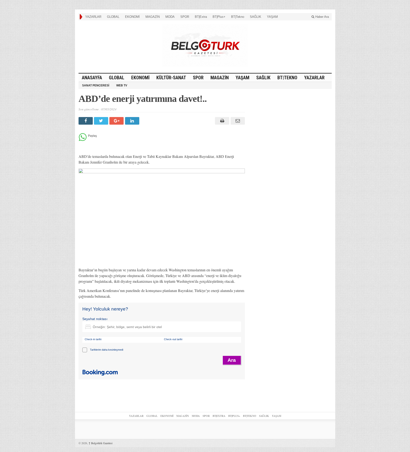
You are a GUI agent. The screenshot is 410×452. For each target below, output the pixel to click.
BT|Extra (201, 17)
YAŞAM (272, 17)
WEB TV (121, 85)
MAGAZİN (152, 17)
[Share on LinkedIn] (132, 121)
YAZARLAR (93, 17)
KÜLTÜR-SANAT (171, 77)
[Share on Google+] (117, 121)
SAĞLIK (255, 17)
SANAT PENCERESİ (95, 85)
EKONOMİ (132, 17)
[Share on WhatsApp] (83, 139)
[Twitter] (101, 121)
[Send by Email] (237, 121)
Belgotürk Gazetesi (100, 443)
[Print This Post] (221, 121)
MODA (170, 17)
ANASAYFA (92, 77)
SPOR (184, 17)
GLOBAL (113, 17)
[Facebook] (86, 121)
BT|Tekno (237, 17)
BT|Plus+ (219, 17)
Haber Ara (321, 17)
